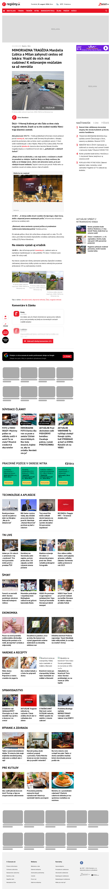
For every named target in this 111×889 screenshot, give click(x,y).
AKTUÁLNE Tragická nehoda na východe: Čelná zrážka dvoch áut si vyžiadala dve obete (29, 714)
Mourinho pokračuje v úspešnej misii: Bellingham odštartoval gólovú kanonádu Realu (29, 598)
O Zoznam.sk (11, 862)
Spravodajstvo (60, 866)
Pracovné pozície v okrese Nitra (24, 463)
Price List (33, 879)
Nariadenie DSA (11, 882)
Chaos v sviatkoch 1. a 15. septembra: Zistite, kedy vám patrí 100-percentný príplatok (97, 240)
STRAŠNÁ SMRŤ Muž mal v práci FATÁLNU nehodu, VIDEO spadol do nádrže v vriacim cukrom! (46, 714)
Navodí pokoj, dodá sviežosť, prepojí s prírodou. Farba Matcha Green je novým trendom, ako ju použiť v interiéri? (37, 756)
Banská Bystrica (47, 11)
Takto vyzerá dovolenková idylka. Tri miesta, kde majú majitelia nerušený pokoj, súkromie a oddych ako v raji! (13, 756)
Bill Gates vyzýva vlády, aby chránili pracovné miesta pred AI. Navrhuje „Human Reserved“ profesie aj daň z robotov (28, 520)
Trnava (21, 11)
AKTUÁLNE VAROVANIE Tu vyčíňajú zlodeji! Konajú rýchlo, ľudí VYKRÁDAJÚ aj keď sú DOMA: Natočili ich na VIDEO (65, 437)
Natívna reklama (36, 882)
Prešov (66, 11)
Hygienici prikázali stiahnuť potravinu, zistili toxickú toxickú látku (98, 249)
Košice (74, 11)
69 (5, 318)
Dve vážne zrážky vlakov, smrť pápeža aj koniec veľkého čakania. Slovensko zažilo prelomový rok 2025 (66, 559)
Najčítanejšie (83, 123)
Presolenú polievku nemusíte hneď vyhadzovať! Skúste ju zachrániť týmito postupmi (37, 794)
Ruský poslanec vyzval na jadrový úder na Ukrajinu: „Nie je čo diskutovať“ (9, 518)
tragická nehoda (55, 300)
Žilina (59, 11)
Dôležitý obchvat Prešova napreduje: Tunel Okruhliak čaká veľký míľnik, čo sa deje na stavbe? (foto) (63, 639)
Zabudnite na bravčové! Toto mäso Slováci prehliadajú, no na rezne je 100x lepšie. (65, 677)
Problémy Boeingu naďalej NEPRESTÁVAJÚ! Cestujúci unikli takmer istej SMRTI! (66, 713)
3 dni (96, 123)
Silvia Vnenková (23, 117)
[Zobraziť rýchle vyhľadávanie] (106, 11)
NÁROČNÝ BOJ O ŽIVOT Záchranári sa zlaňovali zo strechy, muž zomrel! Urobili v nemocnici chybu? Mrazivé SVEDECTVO (94, 147)
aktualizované (26, 300)
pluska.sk (25, 146)
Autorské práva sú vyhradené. (89, 870)
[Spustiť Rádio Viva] (92, 46)
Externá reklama (36, 869)
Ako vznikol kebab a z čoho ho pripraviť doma (29, 673)
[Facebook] (81, 863)
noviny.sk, (20, 138)
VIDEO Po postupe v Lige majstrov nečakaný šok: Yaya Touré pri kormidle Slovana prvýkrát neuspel (46, 599)
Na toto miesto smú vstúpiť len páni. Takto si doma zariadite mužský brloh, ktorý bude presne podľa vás (61, 756)
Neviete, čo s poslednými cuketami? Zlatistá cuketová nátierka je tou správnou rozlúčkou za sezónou (62, 795)
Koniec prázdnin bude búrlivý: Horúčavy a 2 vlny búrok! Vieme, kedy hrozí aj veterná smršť (93, 156)
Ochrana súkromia (12, 869)
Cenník (33, 876)
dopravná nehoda (39, 300)
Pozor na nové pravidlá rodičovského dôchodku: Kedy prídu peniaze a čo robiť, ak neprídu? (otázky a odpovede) (13, 640)
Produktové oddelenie (62, 869)
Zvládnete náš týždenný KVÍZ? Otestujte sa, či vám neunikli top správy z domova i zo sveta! (10, 714)
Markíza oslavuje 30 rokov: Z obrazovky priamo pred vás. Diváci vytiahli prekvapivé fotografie (46, 559)
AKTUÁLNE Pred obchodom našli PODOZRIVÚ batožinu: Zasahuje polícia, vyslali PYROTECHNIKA (46, 436)
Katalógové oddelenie (62, 876)
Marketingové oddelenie (63, 879)
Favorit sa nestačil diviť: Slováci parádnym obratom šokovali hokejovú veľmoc (10, 598)
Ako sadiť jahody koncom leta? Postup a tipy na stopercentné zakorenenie (12, 793)
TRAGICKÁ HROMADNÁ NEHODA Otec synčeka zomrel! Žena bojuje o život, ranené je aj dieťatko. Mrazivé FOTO (93, 138)
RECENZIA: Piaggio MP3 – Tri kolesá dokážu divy (65, 515)
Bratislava (11, 11)
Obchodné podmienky (37, 872)
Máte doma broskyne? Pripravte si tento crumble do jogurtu (10, 674)
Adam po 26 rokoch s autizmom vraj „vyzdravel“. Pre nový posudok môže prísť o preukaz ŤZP (10, 559)
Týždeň (105, 123)
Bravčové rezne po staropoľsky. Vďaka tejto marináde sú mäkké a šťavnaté (47, 674)
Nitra (36, 11)
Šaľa (47, 300)
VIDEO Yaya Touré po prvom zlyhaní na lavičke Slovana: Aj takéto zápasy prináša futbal (65, 598)
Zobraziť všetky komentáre (39, 341)
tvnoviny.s (39, 250)
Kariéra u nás (10, 876)
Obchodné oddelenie (62, 872)
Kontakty (59, 862)
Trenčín (29, 11)
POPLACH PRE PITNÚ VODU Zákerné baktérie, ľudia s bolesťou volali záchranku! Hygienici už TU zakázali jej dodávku (93, 166)
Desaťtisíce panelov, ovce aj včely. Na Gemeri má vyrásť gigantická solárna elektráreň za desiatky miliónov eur (37, 640)
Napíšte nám (10, 879)
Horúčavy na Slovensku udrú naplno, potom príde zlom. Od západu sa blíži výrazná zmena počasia (27, 560)
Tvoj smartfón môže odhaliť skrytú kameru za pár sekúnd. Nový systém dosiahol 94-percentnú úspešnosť (46, 520)
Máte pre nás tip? (61, 882)
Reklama (34, 862)
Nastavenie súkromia (13, 872)
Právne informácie (12, 866)
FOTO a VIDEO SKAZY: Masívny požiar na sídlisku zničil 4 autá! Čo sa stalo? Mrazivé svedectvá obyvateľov (9, 437)
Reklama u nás (35, 866)
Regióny (24, 46)
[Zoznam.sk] (85, 875)
